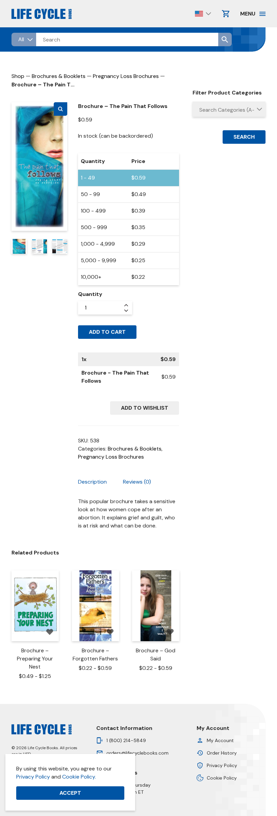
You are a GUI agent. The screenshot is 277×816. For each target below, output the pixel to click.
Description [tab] (92, 481)
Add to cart (107, 331)
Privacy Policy (33, 776)
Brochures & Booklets (58, 76)
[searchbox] (229, 110)
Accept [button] (70, 792)
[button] (60, 109)
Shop (17, 76)
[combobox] (229, 109)
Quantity (90, 294)
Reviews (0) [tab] (137, 481)
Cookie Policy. (79, 776)
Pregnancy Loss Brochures (126, 76)
